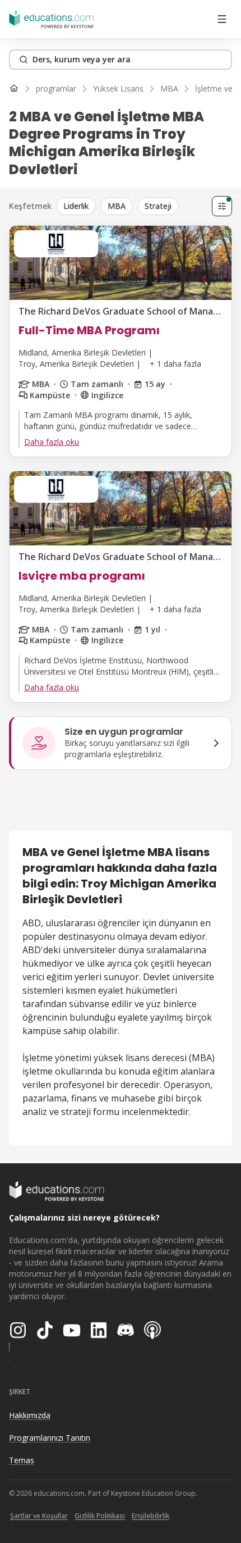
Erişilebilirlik (150, 1516)
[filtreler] (222, 206)
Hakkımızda (29, 1415)
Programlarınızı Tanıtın (49, 1437)
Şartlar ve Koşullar (39, 1516)
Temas (21, 1460)
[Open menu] (222, 19)
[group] (131, 206)
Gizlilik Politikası (100, 1516)
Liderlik (76, 206)
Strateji (158, 206)
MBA (117, 206)
